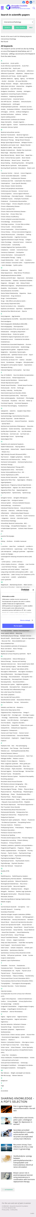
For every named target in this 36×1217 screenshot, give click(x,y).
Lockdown (21, 567)
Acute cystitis (15, 63)
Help (30, 27)
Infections (12, 510)
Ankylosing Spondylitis (16, 96)
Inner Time (4, 516)
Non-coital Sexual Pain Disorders (11, 692)
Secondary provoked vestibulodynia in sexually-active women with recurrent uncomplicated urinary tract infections (23, 1134)
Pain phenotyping (21, 746)
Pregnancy (28, 827)
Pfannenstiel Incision (7, 786)
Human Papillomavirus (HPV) (9, 475)
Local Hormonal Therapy (9, 567)
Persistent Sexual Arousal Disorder (11, 781)
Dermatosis (29, 278)
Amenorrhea (20, 86)
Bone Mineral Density (7, 155)
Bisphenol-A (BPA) (6, 147)
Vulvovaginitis (21, 1068)
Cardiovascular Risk (7, 181)
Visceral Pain (31, 1034)
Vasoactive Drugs (6, 1027)
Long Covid (24, 569)
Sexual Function (29, 927)
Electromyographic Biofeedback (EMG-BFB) (14, 324)
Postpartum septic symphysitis (10, 820)
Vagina (3, 1017)
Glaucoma (30, 426)
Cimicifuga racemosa (7, 224)
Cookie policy (14, 1210)
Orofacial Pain (5, 725)
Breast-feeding (5, 163)
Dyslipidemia (28, 308)
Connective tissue (22, 250)
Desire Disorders (6, 280)
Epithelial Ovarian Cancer (20, 354)
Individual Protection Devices (10, 508)
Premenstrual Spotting (8, 835)
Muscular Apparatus (28, 638)
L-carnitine (4, 546)
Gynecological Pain (6, 439)
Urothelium (4, 1011)
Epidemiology (25, 347)
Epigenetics (4, 352)
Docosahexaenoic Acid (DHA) (9, 291)
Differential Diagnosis (7, 285)
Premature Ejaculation (8, 830)
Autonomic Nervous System (9, 127)
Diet (17, 283)
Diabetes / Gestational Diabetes (22, 280)
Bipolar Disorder (26, 145)
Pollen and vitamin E (28, 799)
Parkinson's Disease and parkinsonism (13, 756)
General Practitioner (7, 421)
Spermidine (4, 950)
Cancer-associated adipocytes (10, 176)
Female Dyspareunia (18, 377)
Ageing (16, 78)
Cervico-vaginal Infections (21, 193)
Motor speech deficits (7, 633)
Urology (3, 1009)
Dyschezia (19, 308)
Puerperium (18, 866)
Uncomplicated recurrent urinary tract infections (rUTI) (16, 995)
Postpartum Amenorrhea (8, 815)
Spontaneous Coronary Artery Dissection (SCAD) (15, 953)
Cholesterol (4, 201)
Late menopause (6, 551)
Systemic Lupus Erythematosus (10, 960)
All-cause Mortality (21, 81)
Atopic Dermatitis (6, 122)
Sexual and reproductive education (22, 922)
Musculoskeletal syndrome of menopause (14, 646)
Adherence (30, 71)
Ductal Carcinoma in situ (8, 306)
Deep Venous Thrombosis (22, 273)
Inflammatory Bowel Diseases (20, 513)
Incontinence (17, 505)
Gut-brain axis (14, 434)
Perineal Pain (30, 771)
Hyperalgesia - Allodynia (24, 480)
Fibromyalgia (30, 398)
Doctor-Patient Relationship (9, 293)
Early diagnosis (5, 316)
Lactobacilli (20, 546)
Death (20, 270)
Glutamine (4, 429)
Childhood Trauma (6, 199)
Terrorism (12, 965)
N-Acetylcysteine (6, 659)
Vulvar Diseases (16, 1047)
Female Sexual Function (25, 385)
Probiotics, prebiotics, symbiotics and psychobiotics (17, 845)
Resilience (11, 891)
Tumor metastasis (20, 986)
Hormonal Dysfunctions (25, 462)
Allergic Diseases (6, 84)
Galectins (13, 411)
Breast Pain (25, 160)
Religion (26, 889)
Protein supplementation (8, 850)
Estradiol (28, 360)
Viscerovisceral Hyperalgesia (10, 1037)
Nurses (16, 702)
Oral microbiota (6, 723)
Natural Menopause (19, 659)
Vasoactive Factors (18, 1027)
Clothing (28, 234)
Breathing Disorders (18, 163)
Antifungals (16, 104)
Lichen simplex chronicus (9, 564)
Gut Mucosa (4, 434)
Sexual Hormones (6, 930)
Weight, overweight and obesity (20, 1073)
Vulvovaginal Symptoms (8, 1068)
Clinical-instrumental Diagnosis (21, 232)
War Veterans (5, 1073)
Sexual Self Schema (7, 935)
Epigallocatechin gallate (8, 349)
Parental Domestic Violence (9, 753)
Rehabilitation (5, 889)
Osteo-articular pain (26, 725)
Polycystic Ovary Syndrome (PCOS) (12, 802)
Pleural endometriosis (7, 799)
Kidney (3, 541)
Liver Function (30, 564)
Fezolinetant (20, 398)
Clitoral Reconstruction (8, 234)
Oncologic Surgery (28, 715)
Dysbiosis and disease (8, 308)
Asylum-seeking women (8, 117)
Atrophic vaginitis (6, 124)
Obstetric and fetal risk (8, 707)
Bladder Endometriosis (8, 150)
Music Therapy (17, 648)
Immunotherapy (6, 505)
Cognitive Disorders (7, 237)
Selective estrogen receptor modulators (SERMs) (16, 914)
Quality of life (5, 871)
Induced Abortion (25, 508)
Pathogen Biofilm (6, 758)
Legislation (30, 551)
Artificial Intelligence (22, 112)
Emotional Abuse (6, 334)
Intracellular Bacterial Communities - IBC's (14, 523)
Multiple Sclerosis (25, 636)
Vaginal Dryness (22, 1017)
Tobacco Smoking (18, 976)
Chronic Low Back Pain (8, 209)
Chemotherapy (5, 196)
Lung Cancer (6, 577)
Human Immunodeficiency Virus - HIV (12, 472)
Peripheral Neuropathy (26, 776)
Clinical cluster (5, 227)
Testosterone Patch (7, 968)
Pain (13, 746)
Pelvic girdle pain (25, 763)
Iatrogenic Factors (6, 498)
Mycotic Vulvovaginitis (7, 651)
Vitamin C (4, 1040)
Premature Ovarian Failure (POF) (11, 832)
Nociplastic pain (27, 687)
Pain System (4, 748)
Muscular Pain (6, 641)
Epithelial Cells (5, 354)
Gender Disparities (7, 418)
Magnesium (4, 585)
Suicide (30, 955)
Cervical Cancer (23, 191)
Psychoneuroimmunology (23, 855)
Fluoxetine (14, 400)
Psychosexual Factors (7, 861)
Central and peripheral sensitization (12, 188)
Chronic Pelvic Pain (16, 214)
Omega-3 (26, 712)
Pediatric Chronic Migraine (9, 761)
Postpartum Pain (23, 815)
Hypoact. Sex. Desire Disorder (22, 487)
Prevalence (4, 843)
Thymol (18, 971)
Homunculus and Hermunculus (10, 459)
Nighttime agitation (22, 684)
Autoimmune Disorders (26, 124)
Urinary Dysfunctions (25, 1001)
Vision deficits (25, 1037)
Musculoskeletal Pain (7, 643)
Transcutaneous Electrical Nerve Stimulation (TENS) (17, 981)
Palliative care (5, 751)
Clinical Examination (7, 229)
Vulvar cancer (5, 1047)
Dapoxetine (13, 270)
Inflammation (5, 513)
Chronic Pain (5, 214)
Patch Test (29, 756)
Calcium (16, 173)
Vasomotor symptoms (7, 1029)
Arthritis (11, 112)
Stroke (25, 955)
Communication (6, 245)
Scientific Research (7, 909)
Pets (26, 784)
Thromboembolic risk (7, 971)
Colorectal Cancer (18, 242)
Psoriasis (3, 853)
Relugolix (4, 891)
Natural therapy (6, 661)
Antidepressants (6, 104)
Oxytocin (3, 740)
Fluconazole (5, 400)
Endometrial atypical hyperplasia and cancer (15, 337)
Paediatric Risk (5, 746)
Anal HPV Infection (16, 89)
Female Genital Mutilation (9, 380)
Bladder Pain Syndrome (24, 150)
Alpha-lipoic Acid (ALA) (8, 86)
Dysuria (24, 311)
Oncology (4, 717)
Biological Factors (27, 142)
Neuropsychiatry (6, 682)
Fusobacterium (23, 406)
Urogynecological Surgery (26, 1006)
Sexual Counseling (6, 927)
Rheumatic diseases (7, 896)
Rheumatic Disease (24, 894)
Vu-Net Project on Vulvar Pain (10, 1045)
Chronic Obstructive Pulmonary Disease (13, 211)
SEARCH (32, 8)
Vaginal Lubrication (20, 1019)
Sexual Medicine (29, 930)
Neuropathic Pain (27, 677)
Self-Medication (6, 919)
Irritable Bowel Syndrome (9, 528)
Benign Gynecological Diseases (10, 142)
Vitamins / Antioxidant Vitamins (10, 1042)
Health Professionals (7, 447)
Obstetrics (20, 707)
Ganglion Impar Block (23, 411)
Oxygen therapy (25, 738)
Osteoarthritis (5, 728)
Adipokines (19, 73)
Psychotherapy (5, 863)
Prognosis (21, 848)
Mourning (19, 633)
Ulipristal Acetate (6, 991)
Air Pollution (30, 78)
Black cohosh (18, 147)
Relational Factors (16, 889)
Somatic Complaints (17, 948)
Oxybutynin (15, 738)
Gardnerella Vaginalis (7, 413)
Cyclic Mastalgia (7, 265)
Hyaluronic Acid (24, 477)
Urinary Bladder (12, 1001)
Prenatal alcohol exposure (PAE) (10, 838)
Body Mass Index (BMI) (17, 153)
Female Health (23, 380)
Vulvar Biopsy (25, 1045)
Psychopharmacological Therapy (11, 858)
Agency (22, 78)
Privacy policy (5, 1210)
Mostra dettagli (25, 620)
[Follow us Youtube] (27, 2)
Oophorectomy (13, 717)
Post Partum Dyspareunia (25, 804)
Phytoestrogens (28, 792)
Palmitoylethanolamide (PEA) (20, 751)
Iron (29, 526)
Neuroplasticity (5, 679)
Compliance (4, 250)
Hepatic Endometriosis (28, 449)
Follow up (29, 400)
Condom (12, 250)
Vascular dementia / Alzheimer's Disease (13, 1024)
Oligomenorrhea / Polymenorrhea (11, 712)
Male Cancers (28, 585)
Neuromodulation (14, 677)
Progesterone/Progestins (8, 848)
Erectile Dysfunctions (7, 357)
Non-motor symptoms (7, 694)
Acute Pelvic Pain (6, 68)
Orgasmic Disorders (18, 723)
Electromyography (6, 326)
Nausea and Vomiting (19, 661)
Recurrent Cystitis (6, 886)
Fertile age (20, 388)
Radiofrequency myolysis (20, 876)
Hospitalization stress (7, 470)
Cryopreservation (29, 262)
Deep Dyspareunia (6, 273)
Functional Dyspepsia (21, 403)
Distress (21, 288)
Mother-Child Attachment (21, 631)
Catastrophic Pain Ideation (23, 181)
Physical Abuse (28, 789)
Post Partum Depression (8, 804)
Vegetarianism (20, 1029)
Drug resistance (16, 296)
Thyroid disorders (17, 973)
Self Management (28, 917)
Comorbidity (16, 245)
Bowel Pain (29, 155)
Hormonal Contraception (8, 462)
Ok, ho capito (18, 626)
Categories (9, 1189)
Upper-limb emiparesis (9, 999)
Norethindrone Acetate (8, 700)
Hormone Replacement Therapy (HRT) (12, 467)
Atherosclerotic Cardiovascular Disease (13, 119)
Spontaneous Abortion (17, 950)
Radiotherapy (27, 878)
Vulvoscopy (24, 1063)
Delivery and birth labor (8, 278)
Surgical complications (8, 958)
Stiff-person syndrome (14, 955)
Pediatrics (22, 761)
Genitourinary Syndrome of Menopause (13, 426)
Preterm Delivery (23, 840)
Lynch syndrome (6, 579)
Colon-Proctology (6, 242)
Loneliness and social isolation (10, 569)
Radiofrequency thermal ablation (11, 878)
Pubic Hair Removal (7, 866)
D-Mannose (4, 270)
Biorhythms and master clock (10, 145)
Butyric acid (31, 168)
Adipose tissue (29, 73)
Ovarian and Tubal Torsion (9, 733)
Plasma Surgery (17, 797)
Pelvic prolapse (5, 769)
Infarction (4, 510)
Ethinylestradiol (28, 362)
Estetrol (22, 360)
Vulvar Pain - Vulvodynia (9, 1055)
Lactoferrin (29, 546)
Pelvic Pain (26, 766)
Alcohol (4, 81)
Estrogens (19, 362)
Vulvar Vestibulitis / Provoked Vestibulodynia (14, 1057)
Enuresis (28, 344)
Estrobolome (10, 362)
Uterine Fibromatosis (16, 1011)
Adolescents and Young (8, 76)
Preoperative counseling (8, 840)
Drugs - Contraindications (9, 298)
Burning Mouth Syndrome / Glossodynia (13, 168)
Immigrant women (17, 500)
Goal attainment (26, 429)
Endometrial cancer (7, 339)
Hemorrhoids (15, 449)
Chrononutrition (17, 222)
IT (34, 2)
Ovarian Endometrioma (8, 735)
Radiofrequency (6, 876)
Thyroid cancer (26, 971)
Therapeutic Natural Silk (21, 968)
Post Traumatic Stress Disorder (10, 807)
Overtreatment (5, 738)
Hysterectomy (16, 493)
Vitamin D (11, 1040)
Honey (24, 459)
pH (16, 786)
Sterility (3, 955)
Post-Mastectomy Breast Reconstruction (13, 809)
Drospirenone (5, 296)
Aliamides (11, 81)
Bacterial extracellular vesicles (10, 132)
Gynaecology (19, 436)
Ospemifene (15, 725)
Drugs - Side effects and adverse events (13, 301)
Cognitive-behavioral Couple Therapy (12, 239)
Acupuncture (5, 63)
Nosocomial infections (23, 700)
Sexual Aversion (27, 925)
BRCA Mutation (5, 160)
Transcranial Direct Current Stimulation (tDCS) (15, 978)
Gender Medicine (19, 418)
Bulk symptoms (23, 165)
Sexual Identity (18, 930)
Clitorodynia (20, 234)
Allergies (15, 84)
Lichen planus (6, 562)
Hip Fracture (5, 457)
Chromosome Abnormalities (18, 201)
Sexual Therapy (19, 935)
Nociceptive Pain (15, 687)
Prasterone (31, 820)
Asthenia (18, 114)
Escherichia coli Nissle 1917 (9, 360)
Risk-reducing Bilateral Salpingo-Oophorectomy (15, 899)
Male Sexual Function (23, 587)
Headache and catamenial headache (12, 444)
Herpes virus (6, 452)
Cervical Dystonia (6, 193)
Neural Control (5, 669)
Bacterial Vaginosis (22, 135)
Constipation (20, 252)
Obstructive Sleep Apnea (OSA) (10, 710)
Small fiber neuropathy (26, 942)
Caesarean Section (6, 173)
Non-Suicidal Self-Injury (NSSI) (10, 697)
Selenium (18, 917)
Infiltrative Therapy (22, 510)
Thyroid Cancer (5, 973)
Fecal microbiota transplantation (23, 375)
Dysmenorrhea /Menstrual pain (10, 311)
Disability (4, 288)
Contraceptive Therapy (8, 257)
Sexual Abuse (5, 922)
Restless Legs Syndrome (23, 891)
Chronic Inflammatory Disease (10, 206)
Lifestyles (21, 564)
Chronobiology (5, 222)
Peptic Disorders (17, 769)
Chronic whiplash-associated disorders (13, 219)
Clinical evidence (17, 227)
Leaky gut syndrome (19, 551)
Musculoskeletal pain (18, 641)
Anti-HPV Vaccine (6, 101)
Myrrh (29, 654)
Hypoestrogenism (22, 490)
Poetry (18, 799)
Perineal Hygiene (6, 771)
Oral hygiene (24, 720)
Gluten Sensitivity (14, 429)
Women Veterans (17, 1075)
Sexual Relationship (23, 932)
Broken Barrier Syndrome (9, 165)
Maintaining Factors (16, 585)
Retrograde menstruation (9, 894)
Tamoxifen (4, 965)
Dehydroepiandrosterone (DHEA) (11, 275)
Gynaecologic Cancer (7, 436)
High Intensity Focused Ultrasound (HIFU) (13, 454)
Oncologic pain (16, 715)
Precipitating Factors (24, 822)
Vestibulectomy (5, 1032)
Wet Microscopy (6, 1075)
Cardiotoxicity (5, 178)
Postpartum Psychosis (7, 817)
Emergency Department (18, 331)
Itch (2, 531)
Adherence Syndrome (7, 73)
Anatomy (19, 91)
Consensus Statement (7, 252)
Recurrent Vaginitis (19, 886)
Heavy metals (5, 449)
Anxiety (3, 109)
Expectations (28, 365)
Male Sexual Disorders (8, 587)
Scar (28, 907)
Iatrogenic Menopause (20, 498)
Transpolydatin (5, 983)
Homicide (27, 457)
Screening (17, 909)
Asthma (25, 114)
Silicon (3, 940)
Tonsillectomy (29, 976)
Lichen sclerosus (17, 562)
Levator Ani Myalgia (7, 554)
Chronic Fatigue (6, 204)
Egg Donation (16, 316)
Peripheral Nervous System (9, 776)
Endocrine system (18, 334)
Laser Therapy (28, 549)
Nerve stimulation (23, 666)
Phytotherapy (5, 794)
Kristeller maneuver (20, 541)
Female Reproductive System (10, 383)
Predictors (17, 825)
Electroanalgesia (6, 321)
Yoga (2, 1086)
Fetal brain (23, 395)
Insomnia (19, 516)
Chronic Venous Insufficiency (10, 216)
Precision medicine (7, 825)
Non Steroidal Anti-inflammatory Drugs (13, 689)
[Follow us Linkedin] (31, 2)
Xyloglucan (4, 1080)
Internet (12, 518)
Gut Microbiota (26, 431)
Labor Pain (12, 546)
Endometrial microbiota (22, 339)
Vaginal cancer (11, 1017)
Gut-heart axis (24, 434)
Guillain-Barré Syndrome (8, 431)
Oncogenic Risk (5, 715)
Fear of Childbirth (6, 375)
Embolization (5, 331)
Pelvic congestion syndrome (9, 763)
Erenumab (19, 357)
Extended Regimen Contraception (11, 370)
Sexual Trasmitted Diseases (9, 937)
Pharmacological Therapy (9, 789)
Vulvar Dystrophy (27, 1047)
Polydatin (27, 802)
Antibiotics (16, 101)
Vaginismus (4, 1022)
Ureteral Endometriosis (25, 999)
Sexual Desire (18, 927)
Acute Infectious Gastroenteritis (10, 66)
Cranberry (28, 260)
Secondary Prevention (7, 912)
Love (31, 572)
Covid (16, 260)
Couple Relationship (7, 260)
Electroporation (18, 326)
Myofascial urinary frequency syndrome (13, 654)
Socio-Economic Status (18, 945)
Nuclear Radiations (7, 702)
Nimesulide (4, 687)
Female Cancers (6, 377)
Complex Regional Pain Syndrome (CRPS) (13, 247)
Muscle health (5, 638)
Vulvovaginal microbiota (25, 1065)
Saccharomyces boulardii (8, 907)
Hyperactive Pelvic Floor (8, 480)
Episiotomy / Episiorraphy (17, 352)
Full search (20, 27)
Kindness (10, 541)
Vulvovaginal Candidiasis (8, 1065)
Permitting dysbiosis (7, 779)
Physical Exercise (6, 792)
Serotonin (30, 919)
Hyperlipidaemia (6, 482)
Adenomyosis (21, 71)
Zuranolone (4, 1091)
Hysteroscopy (26, 493)
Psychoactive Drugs (25, 853)
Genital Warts (6, 424)
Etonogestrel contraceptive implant (12, 365)
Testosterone (21, 965)
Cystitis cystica (17, 265)
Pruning (30, 850)
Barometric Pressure (7, 137)
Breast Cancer (16, 160)
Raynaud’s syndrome (7, 881)
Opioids (3, 720)
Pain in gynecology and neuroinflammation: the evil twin (24, 1108)
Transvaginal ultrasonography (21, 983)
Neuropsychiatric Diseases (20, 679)
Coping (19, 257)
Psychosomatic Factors (22, 861)
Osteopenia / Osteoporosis (9, 730)
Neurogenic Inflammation (9, 671)
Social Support (5, 945)
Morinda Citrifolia (6, 631)
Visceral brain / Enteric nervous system (13, 1034)
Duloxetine (21, 306)
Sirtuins (9, 940)
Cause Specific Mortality (19, 183)
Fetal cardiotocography (8, 398)
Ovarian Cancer (24, 733)
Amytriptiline (5, 89)
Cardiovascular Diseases (18, 178)
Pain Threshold (24, 748)
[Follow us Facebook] (23, 2)
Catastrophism (5, 183)
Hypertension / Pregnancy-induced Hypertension (16, 485)
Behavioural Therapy (7, 140)
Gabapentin (4, 411)
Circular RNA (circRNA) (22, 224)
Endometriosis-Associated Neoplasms (12, 344)
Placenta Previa (5, 797)
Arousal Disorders (27, 109)
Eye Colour (26, 370)
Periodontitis (17, 774)
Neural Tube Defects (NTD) (20, 669)
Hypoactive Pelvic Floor (8, 490)
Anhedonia (4, 96)
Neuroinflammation (7, 674)
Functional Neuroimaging (9, 406)
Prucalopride (22, 850)
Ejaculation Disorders (26, 319)
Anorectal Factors (6, 99)
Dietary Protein (25, 283)
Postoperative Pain (22, 812)
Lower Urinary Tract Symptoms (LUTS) (22, 574)
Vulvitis (32, 1057)
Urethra (3, 1001)
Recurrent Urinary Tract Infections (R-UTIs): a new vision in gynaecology (23, 1147)
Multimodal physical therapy (10, 636)
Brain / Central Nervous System (10, 158)
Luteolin (13, 577)
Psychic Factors (12, 853)
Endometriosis (5, 342)
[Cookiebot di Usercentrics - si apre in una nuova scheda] (21, 590)
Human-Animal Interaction (9, 477)
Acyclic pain (16, 68)
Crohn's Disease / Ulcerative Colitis (11, 262)
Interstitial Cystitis (22, 518)
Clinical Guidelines (21, 229)
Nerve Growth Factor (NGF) (25, 664)
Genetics (31, 421)
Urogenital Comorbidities (8, 1006)
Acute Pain (25, 66)
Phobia (20, 789)
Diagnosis (4, 283)
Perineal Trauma (6, 774)
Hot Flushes (19, 470)
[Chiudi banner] (33, 590)
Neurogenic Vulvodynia (25, 671)
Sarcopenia (21, 907)
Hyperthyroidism (6, 487)
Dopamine (23, 293)
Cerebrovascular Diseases (9, 191)
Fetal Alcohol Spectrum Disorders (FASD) (13, 393)
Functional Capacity (7, 403)
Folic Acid (22, 400)
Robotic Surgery (6, 902)
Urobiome (16, 1004)
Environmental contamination (10, 347)
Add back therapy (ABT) (8, 71)
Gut (19, 431)
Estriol (3, 362)
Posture (24, 820)
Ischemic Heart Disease (25, 528)
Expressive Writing (6, 367)
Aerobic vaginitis (22, 76)
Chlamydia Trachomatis (21, 199)
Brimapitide (29, 163)
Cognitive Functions (21, 237)
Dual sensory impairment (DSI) (10, 303)
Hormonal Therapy (6, 464)
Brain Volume (26, 158)
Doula (29, 293)
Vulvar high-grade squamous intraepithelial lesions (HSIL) (17, 1051)
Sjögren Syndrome (18, 940)
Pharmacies (22, 786)
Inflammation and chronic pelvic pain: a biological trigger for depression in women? (23, 1120)
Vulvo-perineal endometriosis (10, 1063)
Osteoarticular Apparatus (19, 728)
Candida (23, 176)
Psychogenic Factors (7, 855)
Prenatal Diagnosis (28, 838)
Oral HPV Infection (13, 720)
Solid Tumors (5, 948)
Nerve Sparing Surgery (9, 666)
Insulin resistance (29, 516)
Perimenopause (28, 769)
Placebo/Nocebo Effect (23, 794)
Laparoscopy (18, 549)
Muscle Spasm (15, 638)
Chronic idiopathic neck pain (21, 204)
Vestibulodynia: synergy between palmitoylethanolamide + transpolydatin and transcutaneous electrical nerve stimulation (23, 1161)
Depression (20, 278)
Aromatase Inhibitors (13, 109)
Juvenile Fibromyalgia (7, 536)
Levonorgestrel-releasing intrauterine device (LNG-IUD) (16, 558)
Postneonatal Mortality (8, 812)
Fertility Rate (18, 390)
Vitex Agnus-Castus (28, 1042)
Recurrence (23, 884)
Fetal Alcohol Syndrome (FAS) (10, 395)
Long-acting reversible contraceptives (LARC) (14, 572)
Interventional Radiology (8, 521)
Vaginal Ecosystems (7, 1019)
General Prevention (21, 421)
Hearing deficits (20, 447)
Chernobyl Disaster (18, 196)
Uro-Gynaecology (6, 1004)
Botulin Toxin (20, 155)
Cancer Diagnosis (26, 173)
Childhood (28, 196)
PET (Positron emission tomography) (12, 784)
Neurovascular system (8, 684)
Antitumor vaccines (26, 107)
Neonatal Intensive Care (8, 664)
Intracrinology (5, 526)
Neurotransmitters (18, 682)
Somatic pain (29, 948)
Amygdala (29, 86)
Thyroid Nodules (6, 976)
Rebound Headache (21, 881)
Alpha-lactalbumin (25, 84)
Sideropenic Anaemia (26, 937)
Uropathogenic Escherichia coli (16, 1009)
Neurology (4, 677)
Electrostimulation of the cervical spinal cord (15, 329)
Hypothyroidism (6, 493)
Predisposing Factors (7, 827)
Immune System (6, 503)
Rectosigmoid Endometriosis (9, 884)
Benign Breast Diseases (22, 140)
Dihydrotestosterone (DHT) (24, 285)
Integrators (5, 518)
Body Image (4, 153)
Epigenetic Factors (23, 349)
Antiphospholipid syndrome (9, 107)
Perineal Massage (18, 771)
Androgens (27, 91)
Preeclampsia (19, 827)
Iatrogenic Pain (5, 500)
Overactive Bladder (23, 735)
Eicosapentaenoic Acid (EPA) (9, 319)
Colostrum (28, 242)
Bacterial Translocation (8, 135)
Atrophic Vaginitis (18, 122)
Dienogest (12, 283)
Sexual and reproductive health (10, 925)
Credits (32, 1213)
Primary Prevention (15, 843)
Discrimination (12, 288)
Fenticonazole (5, 388)
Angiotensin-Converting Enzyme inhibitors (14, 94)
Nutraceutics (24, 702)
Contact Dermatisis (7, 255)
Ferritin (13, 388)
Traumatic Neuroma (7, 986)
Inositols (11, 516)
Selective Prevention (7, 917)
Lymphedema (22, 577)
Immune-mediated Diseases (21, 503)
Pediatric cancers (18, 758)
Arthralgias (4, 112)
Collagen (28, 239)
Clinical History (5, 232)
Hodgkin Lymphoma (16, 457)
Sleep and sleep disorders (9, 942)
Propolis (27, 848)
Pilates (13, 794)
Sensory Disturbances (19, 919)
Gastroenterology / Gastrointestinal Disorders (15, 416)
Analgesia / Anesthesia (8, 91)
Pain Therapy (14, 748)
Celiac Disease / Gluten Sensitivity (11, 186)
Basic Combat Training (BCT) (24, 137)
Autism (15, 124)
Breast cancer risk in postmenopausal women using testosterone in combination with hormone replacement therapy (24, 1177)
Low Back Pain (5, 574)
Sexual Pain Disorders (8, 932)
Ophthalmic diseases (26, 717)
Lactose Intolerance (7, 549)
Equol (31, 354)
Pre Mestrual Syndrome (9, 822)
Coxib (22, 260)
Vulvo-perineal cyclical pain (10, 1060)
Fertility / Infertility (6, 390)
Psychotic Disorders (18, 863)
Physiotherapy (17, 792)
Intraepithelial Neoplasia (18, 526)
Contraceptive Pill (19, 255)
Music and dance (6, 648)
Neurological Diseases (21, 674)
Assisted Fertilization (7, 114)
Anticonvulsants (26, 101)
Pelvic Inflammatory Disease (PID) (11, 766)
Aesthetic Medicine (7, 78)
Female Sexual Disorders (8, 385)
